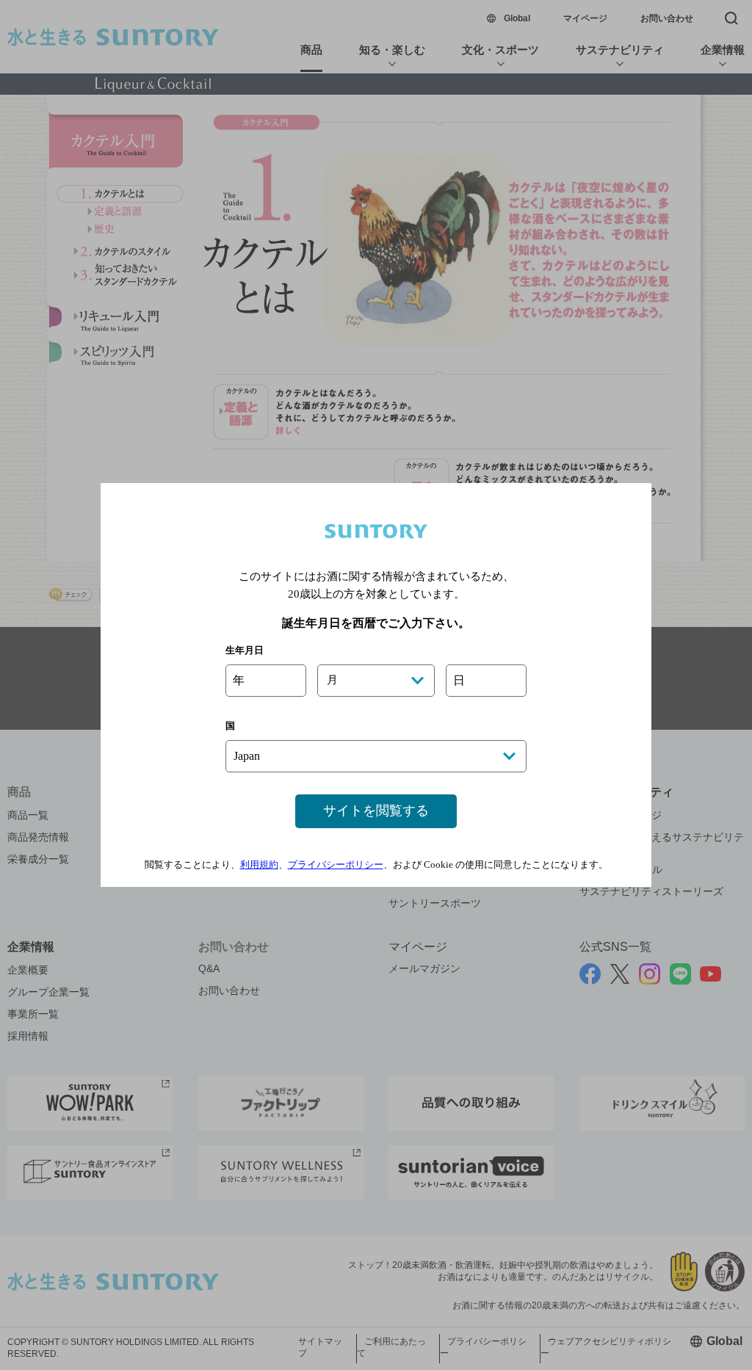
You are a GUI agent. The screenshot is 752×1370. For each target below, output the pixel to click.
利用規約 (259, 864)
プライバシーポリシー (335, 864)
